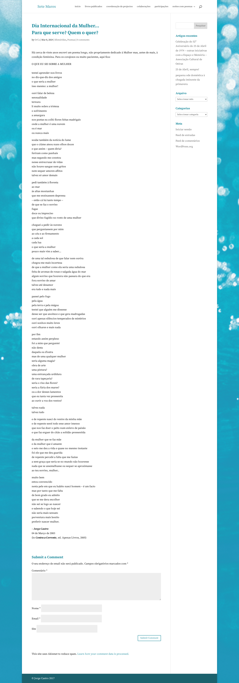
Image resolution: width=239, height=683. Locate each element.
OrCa (37, 39)
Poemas (71, 39)
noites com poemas (182, 6)
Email (36, 618)
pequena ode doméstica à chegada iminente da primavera (190, 80)
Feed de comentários (188, 140)
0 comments (83, 39)
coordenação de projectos (119, 6)
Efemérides (60, 39)
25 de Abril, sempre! (187, 69)
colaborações (143, 6)
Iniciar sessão (184, 129)
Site (34, 628)
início (78, 6)
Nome (36, 608)
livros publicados (93, 6)
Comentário (39, 570)
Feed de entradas (185, 135)
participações (161, 6)
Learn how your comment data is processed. (103, 654)
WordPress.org (184, 146)
